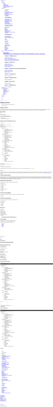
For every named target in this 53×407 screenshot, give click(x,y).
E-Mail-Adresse (2, 164)
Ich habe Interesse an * (3, 265)
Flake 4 (3, 226)
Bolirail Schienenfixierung (8, 79)
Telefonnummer (2, 163)
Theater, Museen (7, 31)
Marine (6, 46)
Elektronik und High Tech (5, 356)
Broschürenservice (2, 395)
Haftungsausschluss (2, 400)
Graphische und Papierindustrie (9, 14)
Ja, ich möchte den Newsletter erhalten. (6, 305)
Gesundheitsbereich (7, 27)
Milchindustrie (3, 365)
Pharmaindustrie (7, 11)
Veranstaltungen (5, 91)
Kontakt (3, 95)
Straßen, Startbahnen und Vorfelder (9, 37)
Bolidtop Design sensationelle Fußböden (10, 58)
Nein (33, 168)
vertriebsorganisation (5, 4)
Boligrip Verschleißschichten (9, 70)
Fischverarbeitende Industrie (8, 20)
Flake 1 (3, 224)
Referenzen (3, 87)
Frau (3, 122)
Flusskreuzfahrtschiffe (7, 45)
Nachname (1, 124)
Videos (4, 93)
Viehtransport (6, 48)
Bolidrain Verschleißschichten (9, 71)
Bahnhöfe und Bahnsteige (8, 30)
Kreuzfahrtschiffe (4, 387)
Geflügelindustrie (7, 19)
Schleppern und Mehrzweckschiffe (9, 50)
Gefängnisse (6, 32)
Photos (4, 94)
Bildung (3, 371)
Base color (3, 223)
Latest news (4, 89)
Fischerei (3, 391)
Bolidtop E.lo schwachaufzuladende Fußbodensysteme (12, 60)
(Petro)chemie (6, 13)
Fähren (3, 389)
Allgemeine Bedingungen (3, 399)
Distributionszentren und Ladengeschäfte (7, 375)
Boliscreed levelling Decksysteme (9, 65)
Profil (4, 3)
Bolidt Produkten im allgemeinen (5, 118)
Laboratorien (6, 29)
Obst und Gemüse (7, 22)
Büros (5, 28)
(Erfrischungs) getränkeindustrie (6, 367)
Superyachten (6, 47)
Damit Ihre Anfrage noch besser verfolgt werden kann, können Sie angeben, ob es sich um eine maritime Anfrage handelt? (15, 168)
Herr (1, 122)
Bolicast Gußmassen (8, 66)
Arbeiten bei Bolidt (5, 5)
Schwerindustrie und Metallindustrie (9, 12)
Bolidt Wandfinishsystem (8, 86)
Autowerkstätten (7, 15)
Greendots (4, 7)
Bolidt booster (5, 90)
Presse (4, 92)
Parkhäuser (3, 373)
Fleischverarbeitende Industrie (5, 362)
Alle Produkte (24, 53)
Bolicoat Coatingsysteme (8, 75)
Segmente (3, 8)
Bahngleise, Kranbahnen (5, 379)
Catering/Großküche (7, 23)
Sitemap (1, 398)
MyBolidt (3, 96)
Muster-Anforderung (2, 111)
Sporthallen (6, 41)
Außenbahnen (3, 383)
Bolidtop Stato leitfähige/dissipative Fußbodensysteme (12, 59)
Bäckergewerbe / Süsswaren (5, 364)
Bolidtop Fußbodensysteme (8, 57)
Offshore (6, 49)
